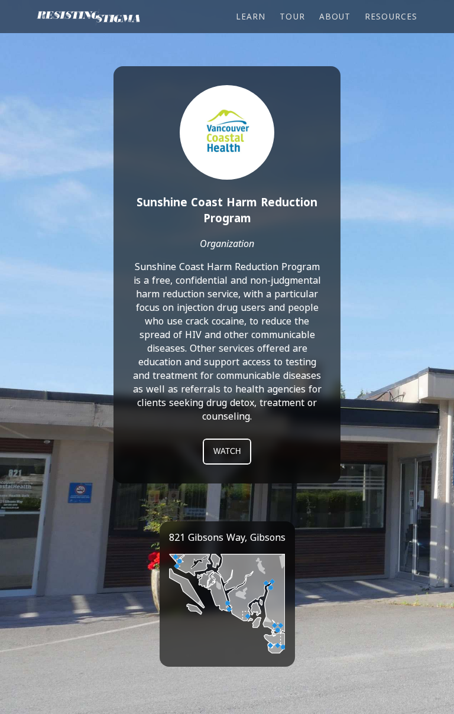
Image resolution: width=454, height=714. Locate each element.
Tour (292, 16)
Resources (391, 16)
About (335, 16)
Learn (250, 16)
